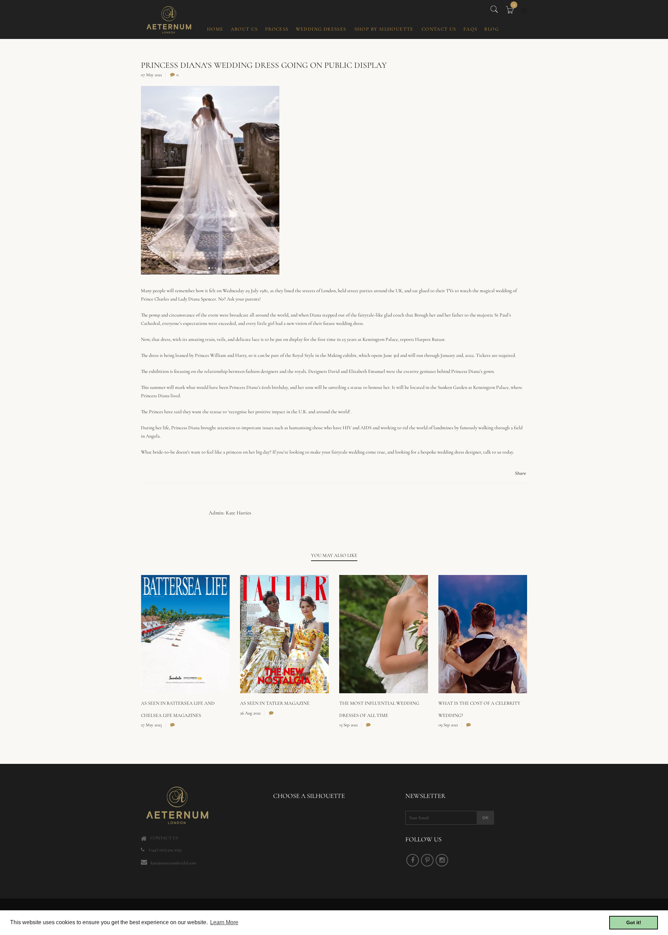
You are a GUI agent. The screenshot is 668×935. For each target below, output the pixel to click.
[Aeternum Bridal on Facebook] (412, 860)
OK (485, 818)
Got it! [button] (633, 922)
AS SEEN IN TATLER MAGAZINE (275, 703)
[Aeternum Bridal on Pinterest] (427, 860)
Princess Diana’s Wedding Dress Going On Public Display (264, 65)
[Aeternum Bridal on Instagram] (442, 860)
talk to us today (498, 452)
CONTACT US (164, 838)
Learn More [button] (224, 922)
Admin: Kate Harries (230, 513)
